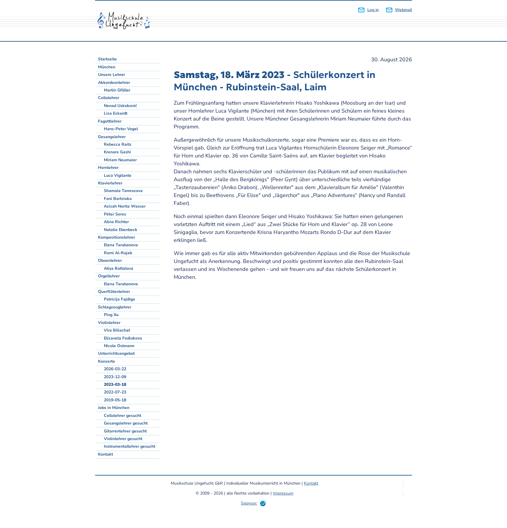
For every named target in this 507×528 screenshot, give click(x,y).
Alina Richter (116, 222)
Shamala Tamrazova (123, 190)
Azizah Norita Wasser (125, 206)
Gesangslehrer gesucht (126, 423)
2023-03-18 (115, 384)
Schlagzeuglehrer (114, 307)
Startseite (107, 59)
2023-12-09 (115, 377)
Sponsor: (249, 503)
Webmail (403, 10)
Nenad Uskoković (120, 105)
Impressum (283, 493)
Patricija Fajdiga (119, 299)
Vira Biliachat (117, 330)
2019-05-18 (115, 400)
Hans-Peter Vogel (121, 129)
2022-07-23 (115, 392)
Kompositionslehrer (116, 237)
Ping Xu (111, 315)
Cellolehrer (108, 98)
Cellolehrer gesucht (122, 415)
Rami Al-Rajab (118, 253)
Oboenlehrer (110, 260)
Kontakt (105, 454)
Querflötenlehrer (114, 291)
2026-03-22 (115, 369)
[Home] (126, 21)
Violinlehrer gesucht (123, 439)
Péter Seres (115, 214)
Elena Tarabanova (121, 245)
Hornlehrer (108, 167)
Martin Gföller (117, 90)
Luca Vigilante (117, 175)
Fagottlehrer (109, 121)
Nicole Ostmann (119, 346)
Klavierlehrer (110, 183)
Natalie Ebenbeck (120, 229)
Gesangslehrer (112, 137)
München (106, 67)
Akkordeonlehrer (114, 82)
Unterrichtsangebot (116, 353)
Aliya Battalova (118, 268)
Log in (372, 10)
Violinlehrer (109, 322)
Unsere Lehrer (111, 74)
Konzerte (106, 361)
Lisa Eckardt (115, 113)
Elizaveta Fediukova (123, 338)
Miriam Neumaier (120, 160)
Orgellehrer (109, 276)
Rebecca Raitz (117, 144)
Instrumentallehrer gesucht (129, 446)
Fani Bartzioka (118, 198)
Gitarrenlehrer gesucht (125, 431)
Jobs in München (113, 407)
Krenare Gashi (117, 152)
